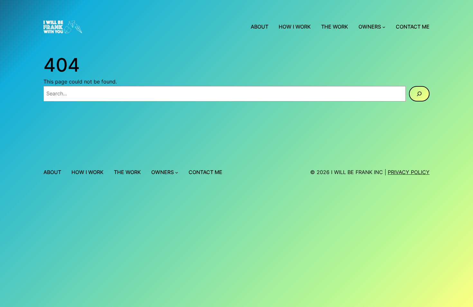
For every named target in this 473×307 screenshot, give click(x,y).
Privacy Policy (409, 172)
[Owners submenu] (383, 27)
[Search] (419, 93)
